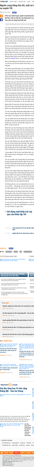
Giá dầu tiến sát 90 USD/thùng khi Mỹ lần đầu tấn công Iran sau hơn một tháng (28, 429)
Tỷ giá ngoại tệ (15, 442)
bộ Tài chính (9, 251)
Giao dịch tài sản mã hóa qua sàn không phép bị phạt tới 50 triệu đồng (12, 275)
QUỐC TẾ (22, 452)
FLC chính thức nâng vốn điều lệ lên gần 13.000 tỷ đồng (9, 368)
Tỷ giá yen (28, 442)
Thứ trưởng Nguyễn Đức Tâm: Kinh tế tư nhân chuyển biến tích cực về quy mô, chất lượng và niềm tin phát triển (14, 294)
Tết (20, 251)
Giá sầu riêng (15, 445)
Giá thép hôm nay (6, 445)
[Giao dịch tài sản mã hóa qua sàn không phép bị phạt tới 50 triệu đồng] (14, 268)
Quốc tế (4, 308)
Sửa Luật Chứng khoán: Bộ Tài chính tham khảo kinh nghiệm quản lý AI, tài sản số (13, 284)
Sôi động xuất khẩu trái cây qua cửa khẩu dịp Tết (19, 213)
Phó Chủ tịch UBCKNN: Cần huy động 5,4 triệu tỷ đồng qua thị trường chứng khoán (13, 280)
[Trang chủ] (1, 16)
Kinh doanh (2, 355)
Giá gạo (28, 445)
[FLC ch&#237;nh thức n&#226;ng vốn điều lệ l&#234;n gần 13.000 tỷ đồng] (9, 365)
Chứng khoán (22, 359)
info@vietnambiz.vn (10, 464)
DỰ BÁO (11, 452)
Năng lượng (13, 1)
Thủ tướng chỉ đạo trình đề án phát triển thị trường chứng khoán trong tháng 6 (14, 288)
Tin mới (6, 303)
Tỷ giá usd (22, 442)
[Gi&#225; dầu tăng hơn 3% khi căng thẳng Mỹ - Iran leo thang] (15, 404)
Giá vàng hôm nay (6, 442)
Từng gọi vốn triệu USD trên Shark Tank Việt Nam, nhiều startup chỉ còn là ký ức (8, 350)
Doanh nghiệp (3, 372)
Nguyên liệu (22, 1)
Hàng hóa (4, 2)
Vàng (28, 1)
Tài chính (21, 377)
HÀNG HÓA (17, 452)
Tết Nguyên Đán (27, 251)
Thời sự (4, 329)
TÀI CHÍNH (28, 452)
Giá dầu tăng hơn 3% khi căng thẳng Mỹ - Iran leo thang (13, 389)
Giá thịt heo (22, 445)
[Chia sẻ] (1, 19)
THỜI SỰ (6, 452)
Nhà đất (4, 336)
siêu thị (15, 251)
